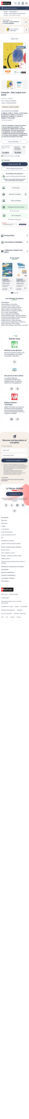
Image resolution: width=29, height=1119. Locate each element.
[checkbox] (2, 464)
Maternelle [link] (4, 520)
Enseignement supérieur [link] (7, 540)
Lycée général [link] (5, 529)
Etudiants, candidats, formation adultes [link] (11, 555)
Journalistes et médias (7, 578)
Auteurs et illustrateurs (7, 572)
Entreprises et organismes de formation (12, 566)
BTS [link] (2, 537)
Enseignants (4, 517)
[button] (14, 59)
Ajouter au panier (13, 164)
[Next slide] (26, 30)
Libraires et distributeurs (8, 575)
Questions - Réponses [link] (20, 613)
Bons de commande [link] (6, 613)
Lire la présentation (13, 141)
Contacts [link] (12, 617)
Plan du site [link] (4, 594)
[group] (10, 85)
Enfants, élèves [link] (5, 550)
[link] (14, 362)
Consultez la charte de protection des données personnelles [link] (12, 480)
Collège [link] (3, 526)
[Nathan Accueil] (6, 3)
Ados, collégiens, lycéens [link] (8, 552)
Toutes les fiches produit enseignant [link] (11, 543)
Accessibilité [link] (23, 606)
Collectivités (4, 569)
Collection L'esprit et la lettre (10, 107)
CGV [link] (7, 617)
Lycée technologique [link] (7, 532)
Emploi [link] (17, 606)
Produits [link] (19, 617)
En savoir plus (15, 211)
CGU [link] (2, 617)
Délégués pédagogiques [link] (8, 610)
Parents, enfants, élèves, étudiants (11, 547)
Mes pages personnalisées (10, 8)
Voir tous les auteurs (6, 120)
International (5, 581)
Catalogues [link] (20, 610)
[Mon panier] (23, 3)
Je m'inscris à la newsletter (13, 460)
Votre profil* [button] (6, 450)
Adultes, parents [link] (5, 558)
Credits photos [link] (5, 597)
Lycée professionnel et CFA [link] (8, 535)
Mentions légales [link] (13, 594)
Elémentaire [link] (4, 523)
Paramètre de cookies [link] (7, 606)
